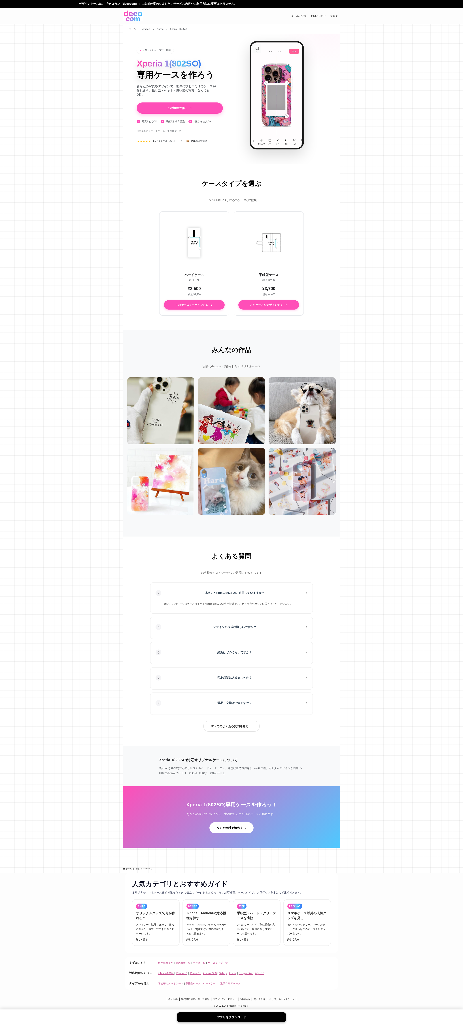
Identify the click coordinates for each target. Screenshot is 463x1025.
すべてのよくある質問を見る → (231, 726)
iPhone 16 (181, 973)
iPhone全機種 (166, 973)
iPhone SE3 (210, 973)
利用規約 (245, 999)
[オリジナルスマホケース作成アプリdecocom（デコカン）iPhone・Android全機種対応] (133, 15)
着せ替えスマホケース (170, 983)
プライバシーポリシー (225, 999)
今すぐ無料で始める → (231, 827)
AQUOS (259, 973)
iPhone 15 (195, 973)
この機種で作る (177, 108)
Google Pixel (246, 973)
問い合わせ (259, 999)
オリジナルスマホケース (282, 999)
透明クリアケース (230, 983)
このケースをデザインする (192, 304)
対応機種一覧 (183, 962)
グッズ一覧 (199, 962)
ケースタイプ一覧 (218, 962)
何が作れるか (165, 962)
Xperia (232, 973)
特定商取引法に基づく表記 (195, 999)
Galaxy (223, 973)
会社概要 (173, 999)
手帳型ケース (193, 983)
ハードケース (210, 983)
